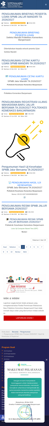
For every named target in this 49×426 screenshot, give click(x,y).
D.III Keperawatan (9, 354)
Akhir (25, 252)
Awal (5, 247)
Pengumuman (25, 332)
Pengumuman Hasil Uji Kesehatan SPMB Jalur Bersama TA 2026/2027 (23, 168)
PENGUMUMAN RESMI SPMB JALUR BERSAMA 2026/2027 (24, 207)
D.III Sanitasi (8, 351)
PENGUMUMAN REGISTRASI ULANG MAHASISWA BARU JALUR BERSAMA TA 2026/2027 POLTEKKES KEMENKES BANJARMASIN (24, 106)
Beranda (15, 332)
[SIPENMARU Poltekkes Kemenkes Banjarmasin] (11, 4)
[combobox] (39, 5)
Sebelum (12, 247)
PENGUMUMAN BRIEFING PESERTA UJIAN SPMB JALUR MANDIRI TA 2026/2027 (24, 16)
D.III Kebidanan (9, 356)
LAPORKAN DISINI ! (25, 318)
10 (11, 252)
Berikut (17, 252)
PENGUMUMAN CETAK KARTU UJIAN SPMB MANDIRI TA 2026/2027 (24, 62)
